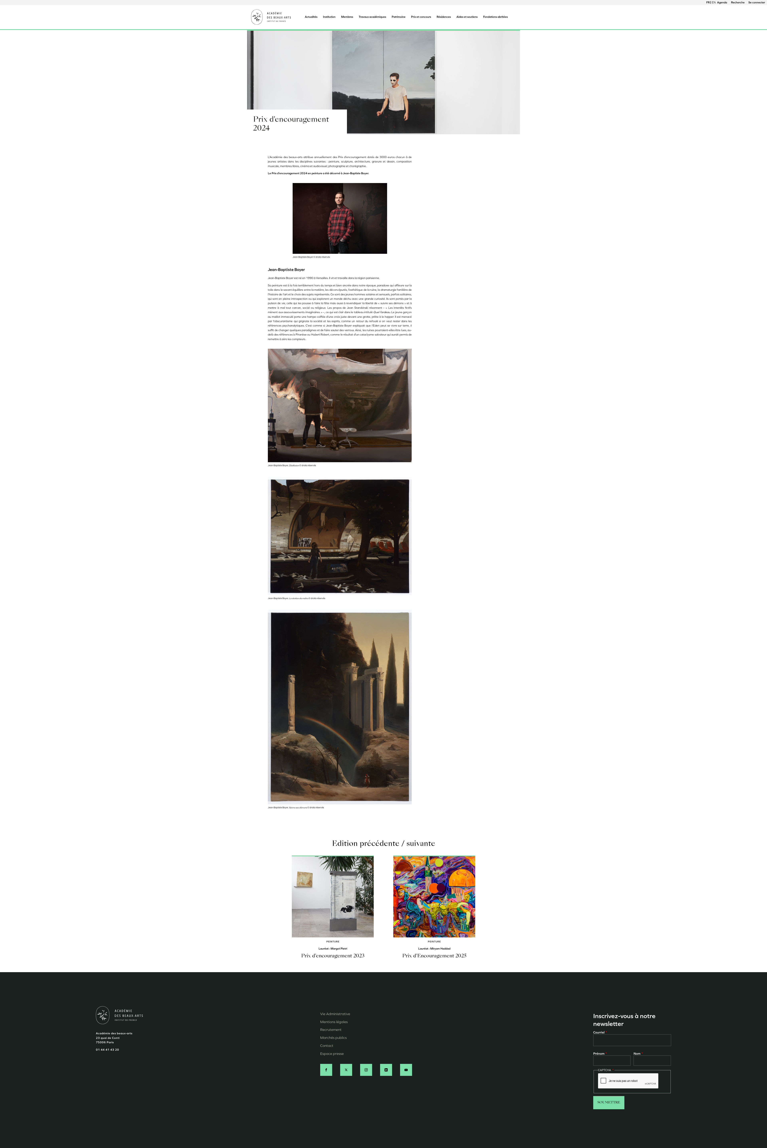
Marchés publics (333, 1037)
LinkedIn (386, 1070)
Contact (326, 1045)
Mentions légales (334, 1022)
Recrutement (331, 1030)
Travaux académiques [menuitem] (372, 17)
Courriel (599, 1032)
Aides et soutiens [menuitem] (467, 17)
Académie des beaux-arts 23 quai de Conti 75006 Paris (114, 1038)
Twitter (346, 1070)
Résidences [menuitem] (444, 17)
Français (708, 2)
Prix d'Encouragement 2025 (434, 956)
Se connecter (756, 2)
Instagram (366, 1070)
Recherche (738, 2)
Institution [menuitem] (329, 17)
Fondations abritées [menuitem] (495, 17)
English (713, 2)
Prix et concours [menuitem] (421, 17)
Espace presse (332, 1053)
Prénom (599, 1053)
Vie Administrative (335, 1014)
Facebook (326, 1070)
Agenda (722, 2)
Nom (637, 1053)
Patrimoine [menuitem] (398, 17)
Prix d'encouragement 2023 (333, 956)
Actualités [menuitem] (311, 17)
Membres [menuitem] (347, 17)
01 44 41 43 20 (107, 1049)
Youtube (406, 1070)
